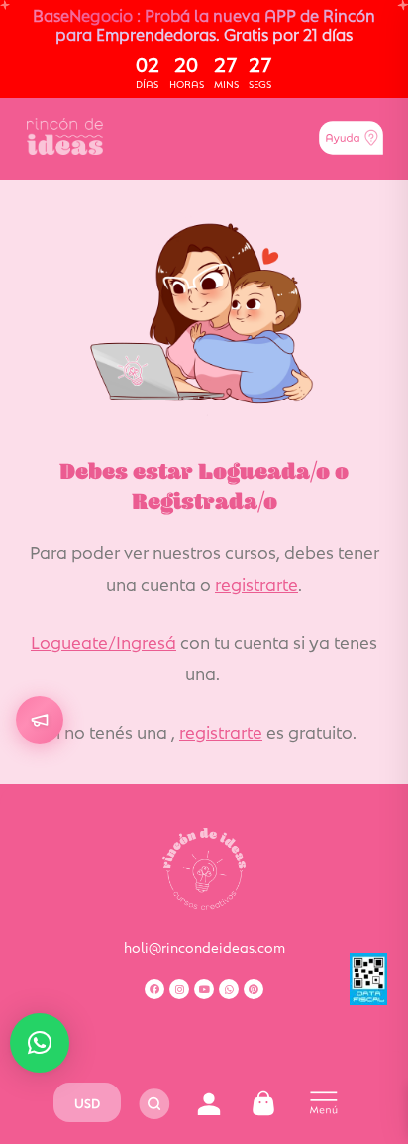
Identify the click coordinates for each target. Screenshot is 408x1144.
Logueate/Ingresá (103, 641)
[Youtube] (204, 989)
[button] (39, 1043)
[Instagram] (179, 989)
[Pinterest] (253, 989)
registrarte (256, 583)
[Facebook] (154, 989)
